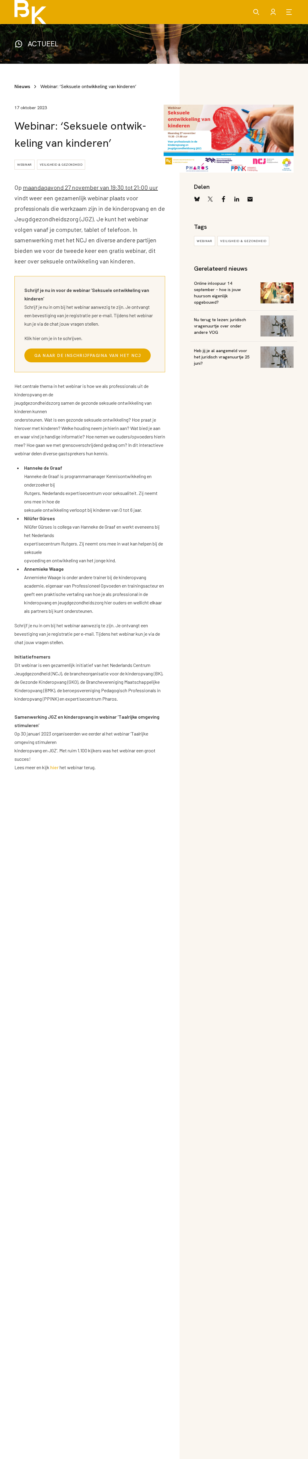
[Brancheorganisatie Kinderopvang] (30, 12)
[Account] (273, 12)
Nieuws (22, 86)
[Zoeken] (256, 12)
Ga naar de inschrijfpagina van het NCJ (87, 355)
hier (54, 767)
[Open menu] (290, 12)
